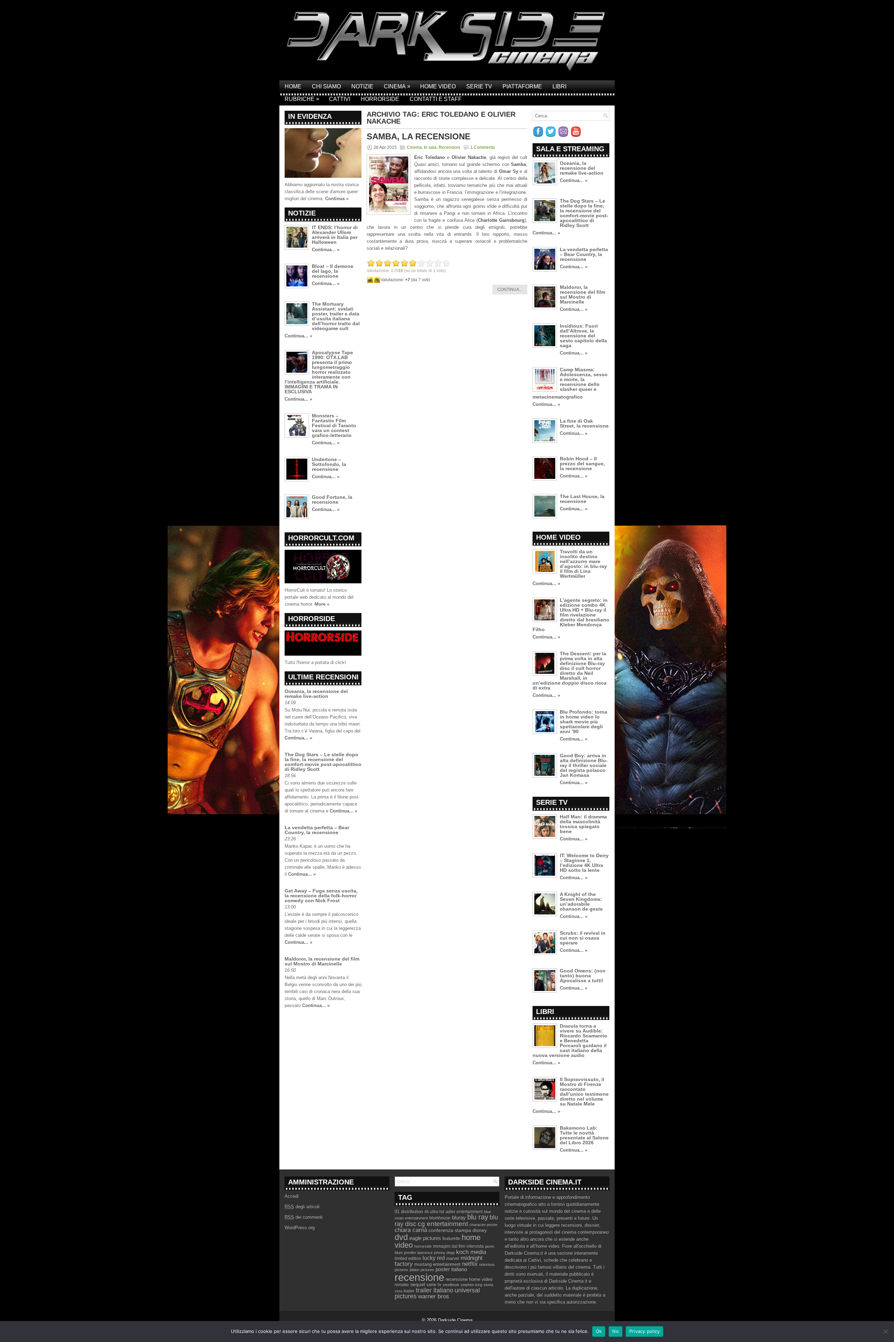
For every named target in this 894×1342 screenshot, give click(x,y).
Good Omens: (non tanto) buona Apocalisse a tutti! (583, 975)
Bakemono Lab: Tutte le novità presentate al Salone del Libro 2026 (584, 1135)
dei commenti (304, 1217)
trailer (409, 1291)
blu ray (477, 1217)
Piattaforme (522, 86)
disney (479, 1230)
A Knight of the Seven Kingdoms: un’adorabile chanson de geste (581, 901)
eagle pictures (425, 1238)
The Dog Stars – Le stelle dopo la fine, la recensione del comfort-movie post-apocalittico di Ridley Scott (323, 762)
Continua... (509, 289)
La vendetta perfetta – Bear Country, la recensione (317, 830)
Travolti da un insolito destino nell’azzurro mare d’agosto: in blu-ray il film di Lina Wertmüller (583, 564)
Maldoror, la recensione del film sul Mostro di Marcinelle (322, 961)
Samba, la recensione (418, 136)
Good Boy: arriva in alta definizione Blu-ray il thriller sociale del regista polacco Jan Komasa (584, 765)
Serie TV (479, 86)
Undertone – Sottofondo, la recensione (329, 464)
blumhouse (439, 1218)
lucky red (434, 1258)
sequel (417, 1284)
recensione (419, 1277)
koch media (471, 1251)
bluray (459, 1217)
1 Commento (482, 147)
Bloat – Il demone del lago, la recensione (332, 271)
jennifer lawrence (418, 1252)
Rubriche (302, 99)
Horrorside (380, 99)
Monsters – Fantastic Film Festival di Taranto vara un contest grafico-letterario (334, 425)
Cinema (397, 86)
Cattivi (339, 99)
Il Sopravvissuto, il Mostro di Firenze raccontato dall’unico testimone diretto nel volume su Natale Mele (584, 1092)
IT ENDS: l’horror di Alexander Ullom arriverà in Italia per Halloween (335, 235)
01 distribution (409, 1211)
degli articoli (302, 1206)
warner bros (433, 1296)
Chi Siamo (326, 86)
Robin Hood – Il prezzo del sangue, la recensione (582, 463)
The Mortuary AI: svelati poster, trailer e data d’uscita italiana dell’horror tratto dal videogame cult (336, 316)
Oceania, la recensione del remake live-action (316, 693)
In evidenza (310, 116)
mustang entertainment (437, 1264)
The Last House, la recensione (582, 499)
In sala (430, 147)
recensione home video (469, 1279)
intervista (475, 1246)
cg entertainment (443, 1223)
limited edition (408, 1258)
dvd (401, 1237)
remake (402, 1284)
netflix (470, 1263)
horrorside (423, 1246)
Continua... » (325, 249)
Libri (559, 86)
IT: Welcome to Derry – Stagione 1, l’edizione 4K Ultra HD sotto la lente (584, 863)
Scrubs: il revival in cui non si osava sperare (583, 938)
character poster (483, 1225)
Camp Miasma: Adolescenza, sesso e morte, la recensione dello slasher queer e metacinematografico (570, 383)
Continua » (337, 198)
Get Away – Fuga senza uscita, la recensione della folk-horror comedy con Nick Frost (321, 895)
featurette (451, 1238)
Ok (599, 1331)
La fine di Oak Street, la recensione (584, 423)
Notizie (362, 86)
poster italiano (451, 1269)
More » (322, 604)
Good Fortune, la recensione (332, 499)
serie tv (433, 1284)
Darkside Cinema (455, 1320)
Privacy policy (644, 1331)
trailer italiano (434, 1290)
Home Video (438, 86)
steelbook (451, 1285)
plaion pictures (422, 1270)
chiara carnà (411, 1230)
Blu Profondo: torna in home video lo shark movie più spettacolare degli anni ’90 (583, 721)
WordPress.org (300, 1227)
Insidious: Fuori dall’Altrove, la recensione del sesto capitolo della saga (583, 335)
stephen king (471, 1285)
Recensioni (449, 147)
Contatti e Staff (436, 99)
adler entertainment (464, 1211)
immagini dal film (449, 1246)
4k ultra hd (434, 1211)
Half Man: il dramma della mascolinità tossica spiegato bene (583, 824)
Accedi (292, 1196)
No (615, 1331)
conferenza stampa (449, 1230)
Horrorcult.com (321, 538)
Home (293, 86)
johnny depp (444, 1252)
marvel (452, 1258)
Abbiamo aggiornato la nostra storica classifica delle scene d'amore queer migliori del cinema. (322, 191)
